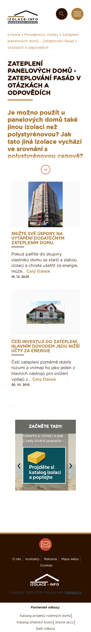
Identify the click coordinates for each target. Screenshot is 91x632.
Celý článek (38, 271)
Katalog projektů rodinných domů (45, 615)
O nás (16, 559)
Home (15, 35)
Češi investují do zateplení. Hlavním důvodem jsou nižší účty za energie (45, 346)
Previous (20, 468)
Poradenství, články (41, 35)
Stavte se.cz (64, 622)
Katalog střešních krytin (35, 622)
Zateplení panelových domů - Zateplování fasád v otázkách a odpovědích (43, 41)
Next (72, 468)
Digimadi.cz (73, 592)
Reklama (50, 559)
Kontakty (32, 559)
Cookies (46, 565)
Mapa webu (70, 559)
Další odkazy (45, 628)
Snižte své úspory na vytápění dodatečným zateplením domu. (37, 238)
